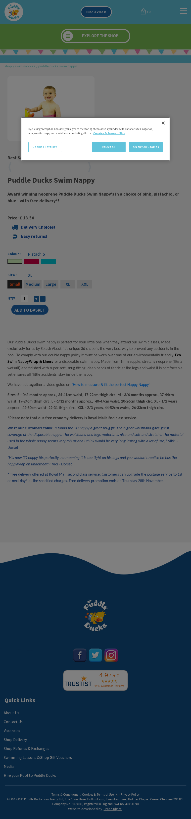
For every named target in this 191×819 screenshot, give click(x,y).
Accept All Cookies (146, 147)
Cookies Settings (45, 147)
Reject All (108, 147)
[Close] (163, 123)
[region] (95, 139)
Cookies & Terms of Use (109, 133)
